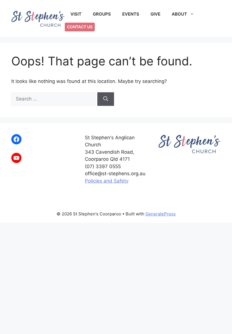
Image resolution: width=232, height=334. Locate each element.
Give (155, 14)
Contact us (80, 26)
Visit (75, 14)
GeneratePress (160, 214)
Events (130, 14)
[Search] (105, 99)
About (179, 14)
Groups (102, 14)
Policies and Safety (106, 181)
